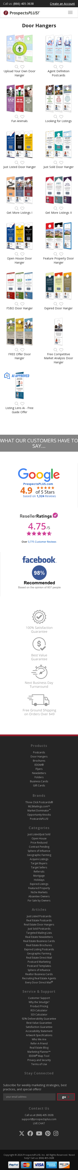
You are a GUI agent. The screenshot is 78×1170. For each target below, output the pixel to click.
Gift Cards (39, 785)
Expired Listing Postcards (39, 949)
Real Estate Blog (39, 1047)
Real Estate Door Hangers (39, 924)
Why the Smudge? (39, 1002)
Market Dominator (39, 810)
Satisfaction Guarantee (39, 1027)
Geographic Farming (39, 855)
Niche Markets (39, 892)
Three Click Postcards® (39, 802)
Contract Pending (39, 846)
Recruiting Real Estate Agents (39, 978)
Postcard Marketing (39, 962)
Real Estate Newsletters (39, 937)
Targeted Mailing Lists (39, 933)
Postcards (39, 752)
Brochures (39, 760)
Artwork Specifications (39, 1035)
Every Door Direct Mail (39, 982)
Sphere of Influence (39, 851)
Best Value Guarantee (39, 1023)
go (64, 1097)
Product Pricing (39, 1006)
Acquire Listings (39, 859)
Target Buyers (39, 863)
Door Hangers (39, 756)
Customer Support (39, 998)
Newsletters (39, 773)
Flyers (39, 769)
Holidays (39, 880)
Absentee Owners (39, 896)
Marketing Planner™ (39, 1052)
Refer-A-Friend (39, 1043)
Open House (39, 838)
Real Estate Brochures (39, 945)
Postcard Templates (39, 966)
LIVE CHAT (39, 1123)
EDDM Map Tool (39, 1056)
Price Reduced (39, 842)
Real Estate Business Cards (39, 941)
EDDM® (39, 765)
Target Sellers (39, 867)
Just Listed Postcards (39, 916)
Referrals (39, 871)
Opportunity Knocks (39, 814)
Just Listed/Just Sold (39, 834)
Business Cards (39, 781)
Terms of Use (39, 1064)
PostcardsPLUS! (39, 819)
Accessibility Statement (39, 1031)
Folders (39, 777)
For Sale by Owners (39, 900)
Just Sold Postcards (39, 928)
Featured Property (39, 888)
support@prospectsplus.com (39, 1119)
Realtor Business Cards (39, 974)
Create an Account (62, 4)
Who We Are (39, 1039)
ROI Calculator (39, 1010)
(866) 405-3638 (23, 4)
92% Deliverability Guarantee (39, 1018)
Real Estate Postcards (39, 920)
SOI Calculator (39, 1014)
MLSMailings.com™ (39, 806)
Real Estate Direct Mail (39, 957)
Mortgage (39, 875)
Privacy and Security (39, 1060)
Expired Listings (39, 884)
